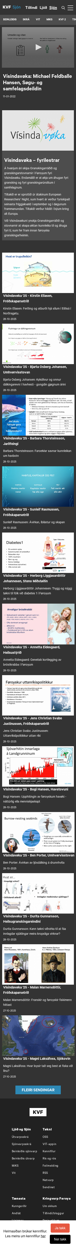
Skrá (26, 19)
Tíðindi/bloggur (53, 1213)
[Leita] (63, 7)
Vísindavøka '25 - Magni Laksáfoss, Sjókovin (36, 1059)
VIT (38, 19)
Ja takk (60, 1227)
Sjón (53, 8)
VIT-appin (49, 1144)
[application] (38, 47)
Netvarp (48, 1180)
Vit (14, 1173)
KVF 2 (62, 19)
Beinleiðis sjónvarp (24, 1151)
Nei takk (60, 1239)
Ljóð (43, 8)
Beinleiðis (9, 19)
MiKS (49, 19)
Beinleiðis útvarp (23, 1158)
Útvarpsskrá (20, 1137)
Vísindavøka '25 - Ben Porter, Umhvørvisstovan (38, 856)
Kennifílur (49, 1151)
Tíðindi (31, 8)
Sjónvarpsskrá (21, 1144)
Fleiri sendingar (38, 1091)
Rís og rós (49, 1158)
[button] (38, 47)
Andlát (16, 1213)
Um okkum (50, 1206)
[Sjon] (19, 7)
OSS (45, 1137)
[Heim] (7, 7)
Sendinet (49, 1187)
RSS (45, 1173)
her (43, 1235)
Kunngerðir (19, 1206)
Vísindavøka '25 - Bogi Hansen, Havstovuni (35, 790)
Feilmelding (50, 1166)
